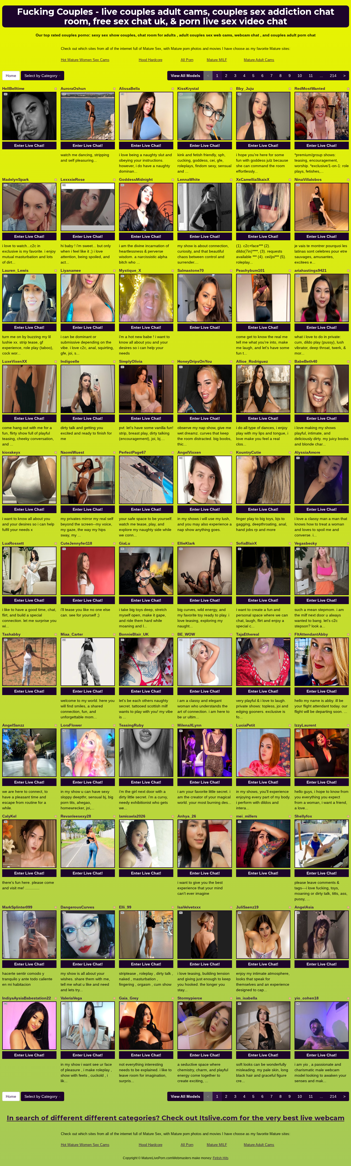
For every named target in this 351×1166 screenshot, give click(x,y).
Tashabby (11, 634)
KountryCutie (248, 452)
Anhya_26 (186, 816)
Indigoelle (70, 361)
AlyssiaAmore (307, 452)
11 (311, 75)
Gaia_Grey (128, 998)
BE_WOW (186, 634)
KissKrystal (188, 88)
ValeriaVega (71, 998)
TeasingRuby (131, 725)
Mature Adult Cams (259, 60)
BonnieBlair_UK (134, 634)
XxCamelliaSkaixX (252, 179)
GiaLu (124, 543)
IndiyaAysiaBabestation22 (26, 998)
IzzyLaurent (305, 725)
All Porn (187, 60)
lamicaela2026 (132, 816)
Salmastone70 (190, 270)
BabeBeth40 (306, 361)
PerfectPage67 (132, 452)
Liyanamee (71, 270)
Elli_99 (125, 907)
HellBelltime (13, 88)
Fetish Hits (220, 1158)
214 (333, 75)
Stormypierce (189, 998)
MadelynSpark (15, 179)
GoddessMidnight (136, 179)
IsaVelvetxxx (189, 907)
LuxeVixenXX (14, 361)
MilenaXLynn (189, 725)
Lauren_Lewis (15, 270)
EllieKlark (186, 543)
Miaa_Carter (72, 634)
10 (300, 75)
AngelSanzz (13, 725)
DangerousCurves (77, 907)
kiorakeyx (11, 452)
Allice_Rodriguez (252, 361)
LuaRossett (13, 543)
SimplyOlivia (130, 361)
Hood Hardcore (150, 60)
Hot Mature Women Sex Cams (85, 60)
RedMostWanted (310, 88)
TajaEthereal (247, 634)
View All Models (185, 75)
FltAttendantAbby (311, 634)
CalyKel (9, 816)
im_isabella (246, 998)
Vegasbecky (306, 543)
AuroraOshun (73, 88)
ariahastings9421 (311, 270)
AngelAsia (304, 907)
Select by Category (41, 75)
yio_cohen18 (307, 998)
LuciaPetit (245, 725)
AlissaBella (129, 88)
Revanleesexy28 (76, 816)
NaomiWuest (72, 452)
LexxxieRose (73, 179)
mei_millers (246, 816)
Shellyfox (303, 816)
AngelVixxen (189, 452)
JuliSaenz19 (247, 907)
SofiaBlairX (246, 543)
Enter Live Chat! (29, 145)
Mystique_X (130, 270)
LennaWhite (188, 179)
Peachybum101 (250, 270)
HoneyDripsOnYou (194, 361)
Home (11, 75)
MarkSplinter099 (17, 907)
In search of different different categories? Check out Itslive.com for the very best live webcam (175, 1118)
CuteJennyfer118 (76, 543)
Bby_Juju (245, 88)
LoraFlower (71, 725)
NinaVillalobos (308, 179)
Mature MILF (217, 60)
